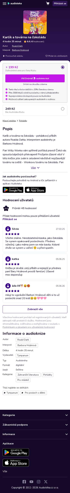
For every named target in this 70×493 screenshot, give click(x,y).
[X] (46, 482)
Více (33, 167)
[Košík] (48, 4)
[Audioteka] (15, 3)
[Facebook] (24, 482)
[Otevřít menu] (5, 4)
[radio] (35, 68)
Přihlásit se (60, 3)
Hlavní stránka (9, 120)
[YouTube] (31, 482)
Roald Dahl (17, 46)
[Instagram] (39, 482)
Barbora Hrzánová (20, 50)
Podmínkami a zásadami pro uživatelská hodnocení (29, 327)
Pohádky (23, 120)
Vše (5, 471)
